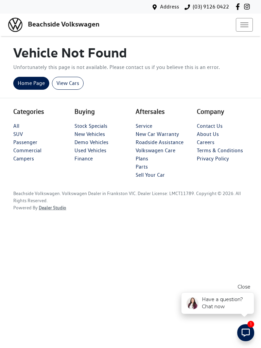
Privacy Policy (213, 158)
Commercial (27, 150)
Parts (142, 166)
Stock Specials (90, 126)
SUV (18, 134)
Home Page (31, 83)
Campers (23, 158)
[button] (244, 25)
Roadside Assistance (160, 142)
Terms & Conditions (220, 150)
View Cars (67, 83)
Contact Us (210, 126)
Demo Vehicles (91, 142)
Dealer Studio (52, 207)
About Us (208, 134)
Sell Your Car (150, 175)
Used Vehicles (90, 150)
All (16, 126)
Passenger (25, 142)
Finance (83, 158)
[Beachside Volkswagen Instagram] (248, 6)
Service (144, 126)
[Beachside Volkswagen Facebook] (239, 6)
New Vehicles (89, 134)
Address (169, 6)
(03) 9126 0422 (211, 6)
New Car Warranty (157, 134)
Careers (205, 142)
